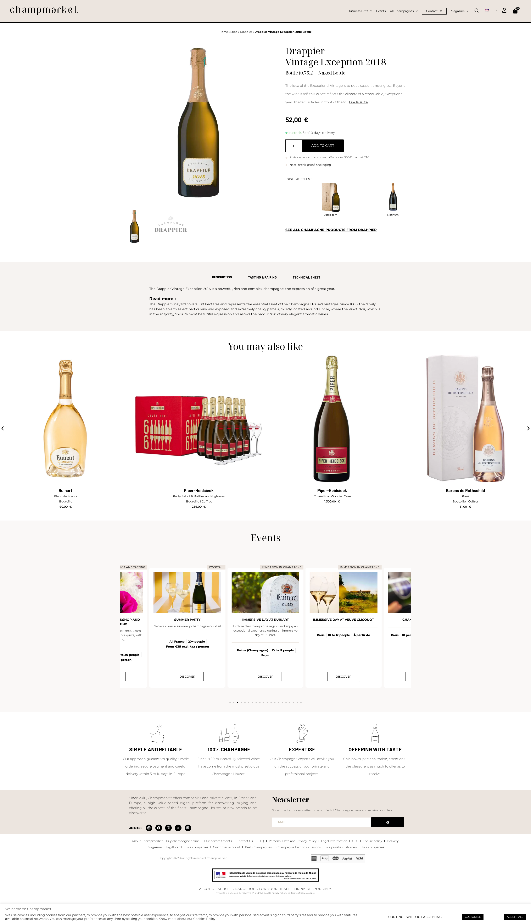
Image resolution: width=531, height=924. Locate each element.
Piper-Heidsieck (199, 490)
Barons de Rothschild (465, 490)
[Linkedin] (188, 828)
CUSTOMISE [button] (473, 916)
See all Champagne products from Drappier (331, 230)
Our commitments (218, 841)
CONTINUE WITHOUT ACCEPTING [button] (415, 917)
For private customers (341, 847)
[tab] (221, 277)
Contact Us (245, 841)
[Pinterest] (149, 828)
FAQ (261, 841)
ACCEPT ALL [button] (515, 916)
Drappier (246, 31)
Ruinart (65, 490)
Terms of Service (299, 893)
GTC (355, 841)
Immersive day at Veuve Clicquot (343, 620)
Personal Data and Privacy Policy (292, 841)
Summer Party (187, 620)
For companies (197, 847)
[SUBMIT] (387, 822)
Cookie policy (372, 841)
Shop (233, 31)
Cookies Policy (204, 919)
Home (223, 31)
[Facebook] (158, 828)
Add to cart (322, 146)
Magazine (155, 847)
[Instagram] (168, 828)
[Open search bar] (477, 9)
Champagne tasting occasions (298, 847)
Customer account (226, 847)
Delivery (392, 841)
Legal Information (334, 841)
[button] (2, 428)
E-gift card (174, 847)
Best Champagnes (258, 847)
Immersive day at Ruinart (265, 620)
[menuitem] (491, 10)
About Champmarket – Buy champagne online (166, 841)
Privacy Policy (279, 893)
